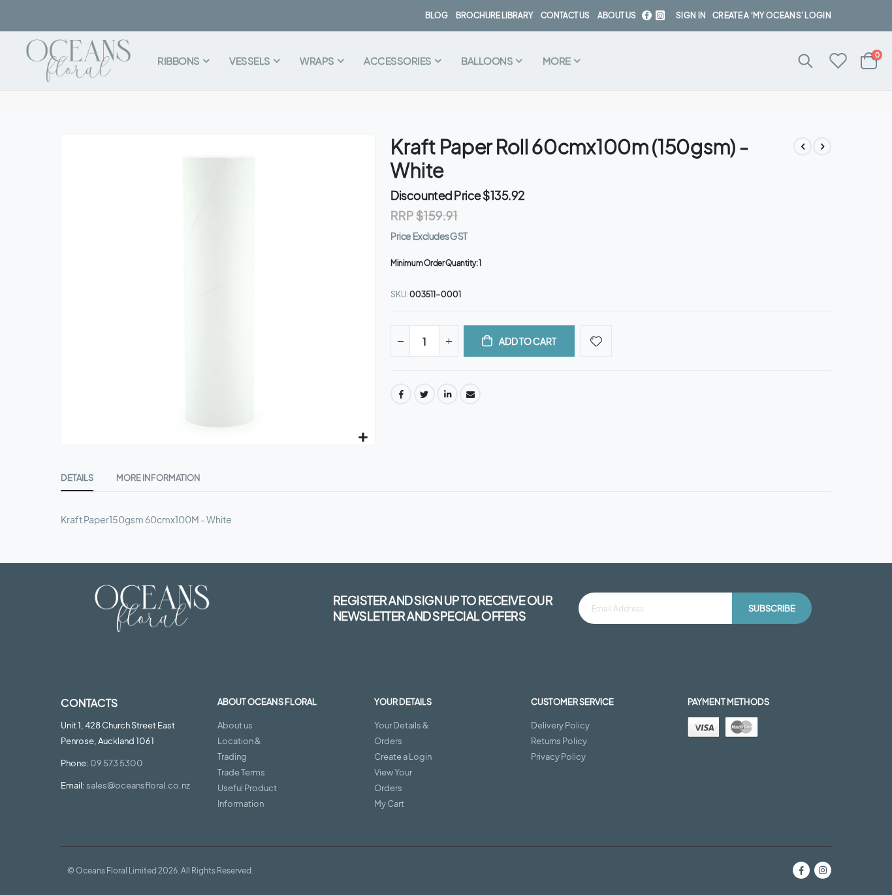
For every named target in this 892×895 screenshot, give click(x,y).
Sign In (691, 15)
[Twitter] (660, 15)
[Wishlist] (838, 61)
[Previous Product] (802, 146)
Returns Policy (559, 741)
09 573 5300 (116, 763)
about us (616, 15)
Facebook (400, 393)
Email (470, 393)
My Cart (389, 803)
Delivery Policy (560, 725)
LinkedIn (447, 393)
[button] (363, 437)
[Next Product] (822, 146)
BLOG (436, 15)
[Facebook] (646, 15)
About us (235, 725)
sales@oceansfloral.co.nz (138, 785)
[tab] (77, 478)
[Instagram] (822, 870)
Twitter (424, 393)
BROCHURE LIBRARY (494, 15)
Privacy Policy (558, 756)
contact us (565, 15)
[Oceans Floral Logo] (78, 61)
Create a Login (403, 756)
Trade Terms (241, 772)
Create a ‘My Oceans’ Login (771, 15)
